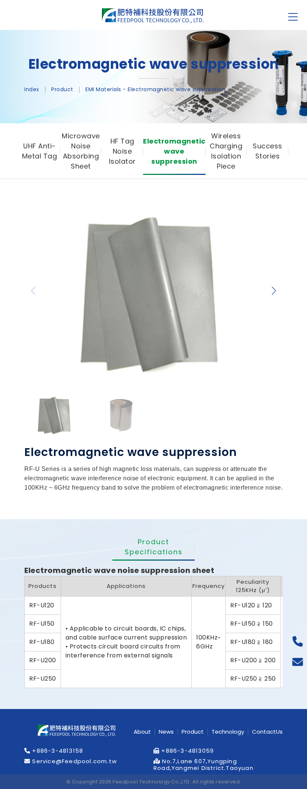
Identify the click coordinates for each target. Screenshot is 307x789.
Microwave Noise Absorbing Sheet (81, 151)
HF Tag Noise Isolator (122, 151)
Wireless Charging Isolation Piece (226, 151)
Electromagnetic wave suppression (174, 151)
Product (62, 89)
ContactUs (267, 731)
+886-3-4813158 (56, 751)
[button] (274, 291)
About (142, 731)
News (166, 731)
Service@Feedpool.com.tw (73, 761)
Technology (228, 731)
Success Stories (267, 151)
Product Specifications (154, 547)
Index (31, 89)
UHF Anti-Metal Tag (39, 151)
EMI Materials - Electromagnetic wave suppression (155, 89)
